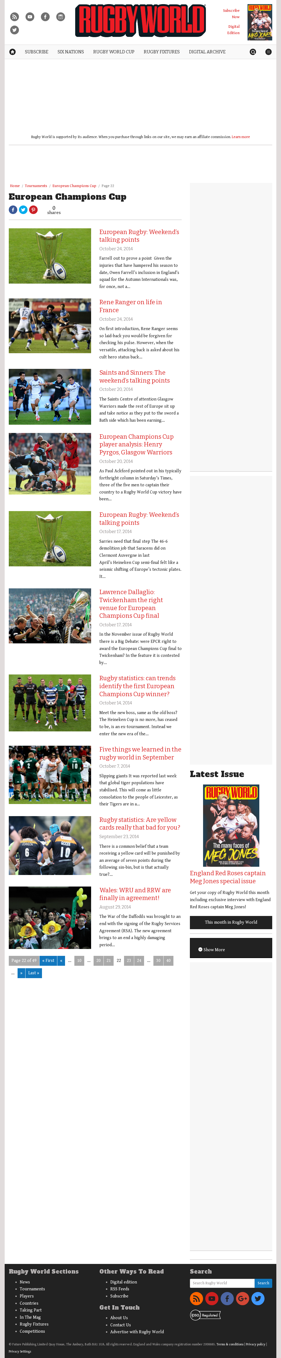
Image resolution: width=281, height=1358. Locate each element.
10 (79, 960)
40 (168, 960)
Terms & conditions (230, 1344)
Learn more (241, 137)
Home (15, 186)
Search (263, 1283)
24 (139, 960)
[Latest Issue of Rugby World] (260, 22)
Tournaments (36, 186)
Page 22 (108, 186)
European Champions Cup (74, 186)
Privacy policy (255, 1344)
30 (158, 960)
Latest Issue (217, 774)
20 (98, 960)
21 (108, 960)
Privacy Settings (20, 1351)
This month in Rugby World (231, 922)
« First (48, 960)
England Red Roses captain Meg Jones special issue (228, 877)
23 (129, 960)
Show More (214, 950)
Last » (33, 973)
